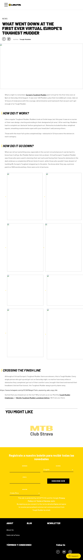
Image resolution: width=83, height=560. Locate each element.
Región (24, 489)
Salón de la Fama (13, 535)
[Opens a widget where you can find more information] (73, 556)
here (56, 504)
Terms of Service (43, 501)
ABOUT (9, 523)
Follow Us (60, 545)
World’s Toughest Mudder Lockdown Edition (33, 398)
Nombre (24, 466)
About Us (10, 530)
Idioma (58, 466)
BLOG (29, 523)
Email (25, 477)
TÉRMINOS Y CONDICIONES (18, 545)
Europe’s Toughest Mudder (36, 95)
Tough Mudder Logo (15, 5)
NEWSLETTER (53, 523)
